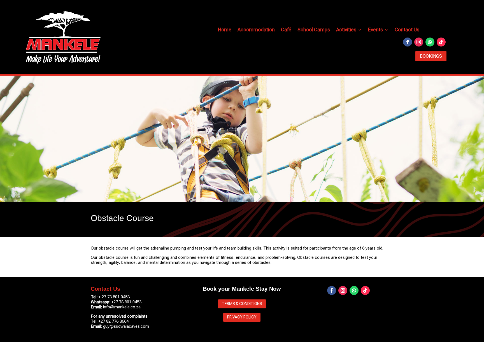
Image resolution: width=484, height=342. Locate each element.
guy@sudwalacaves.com (126, 326)
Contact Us (407, 30)
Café (286, 30)
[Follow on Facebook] (407, 42)
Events (375, 30)
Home (224, 30)
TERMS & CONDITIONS (242, 303)
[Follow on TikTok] (441, 42)
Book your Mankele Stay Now (242, 289)
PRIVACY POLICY (242, 317)
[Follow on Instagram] (418, 42)
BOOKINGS (431, 56)
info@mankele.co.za (122, 307)
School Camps (313, 30)
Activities (346, 30)
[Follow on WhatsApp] (429, 42)
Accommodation (256, 30)
